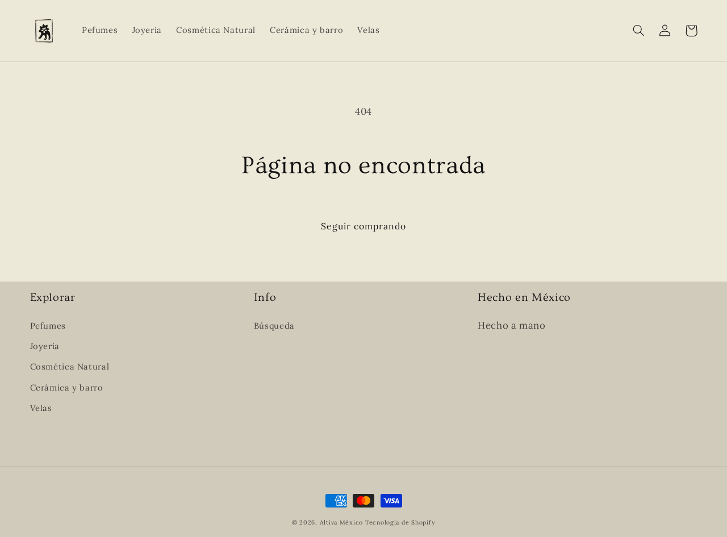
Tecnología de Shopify (400, 522)
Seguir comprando (364, 226)
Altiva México (342, 522)
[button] (639, 31)
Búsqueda (274, 325)
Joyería (45, 346)
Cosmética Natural (70, 366)
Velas (41, 407)
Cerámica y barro (66, 387)
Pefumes (48, 325)
